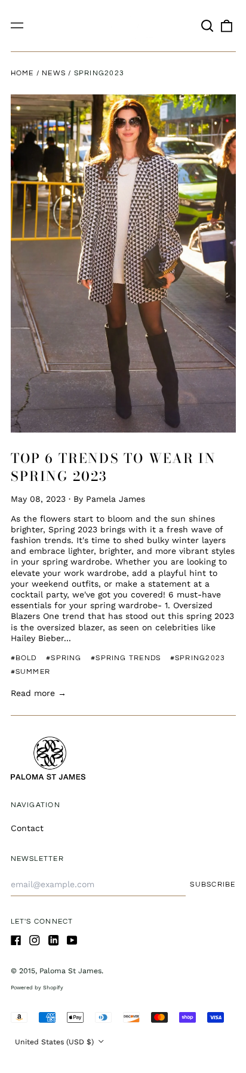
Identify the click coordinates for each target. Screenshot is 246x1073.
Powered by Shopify (37, 988)
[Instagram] (34, 940)
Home (22, 73)
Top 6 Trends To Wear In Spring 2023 (113, 467)
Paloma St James (70, 971)
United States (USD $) (55, 1042)
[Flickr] (53, 940)
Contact (27, 828)
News (54, 73)
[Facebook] (16, 940)
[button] (207, 25)
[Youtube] (72, 940)
